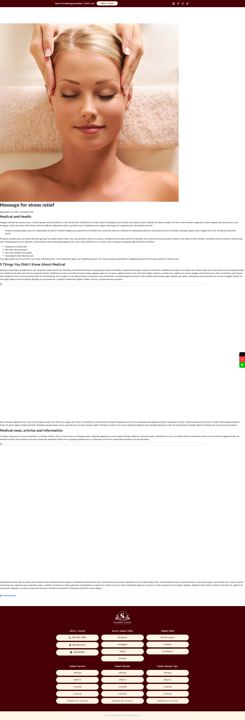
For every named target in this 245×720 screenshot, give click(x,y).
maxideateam (9, 595)
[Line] (173, 3)
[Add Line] (242, 365)
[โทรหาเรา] (242, 359)
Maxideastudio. (117, 715)
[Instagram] (182, 3)
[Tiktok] (187, 3)
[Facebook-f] (178, 3)
